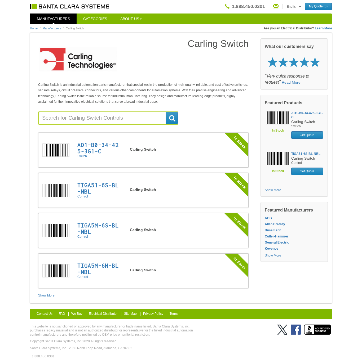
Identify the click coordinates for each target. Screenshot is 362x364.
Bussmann (273, 230)
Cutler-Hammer (276, 236)
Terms (174, 314)
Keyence (271, 248)
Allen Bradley (275, 224)
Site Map (130, 314)
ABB (268, 218)
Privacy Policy (153, 314)
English (292, 6)
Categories (95, 19)
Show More (46, 295)
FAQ (62, 314)
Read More (291, 82)
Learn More (323, 28)
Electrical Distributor (103, 314)
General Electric (277, 242)
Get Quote (307, 135)
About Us (129, 19)
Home (34, 28)
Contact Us (44, 314)
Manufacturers (53, 19)
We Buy (76, 314)
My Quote (318, 6)
